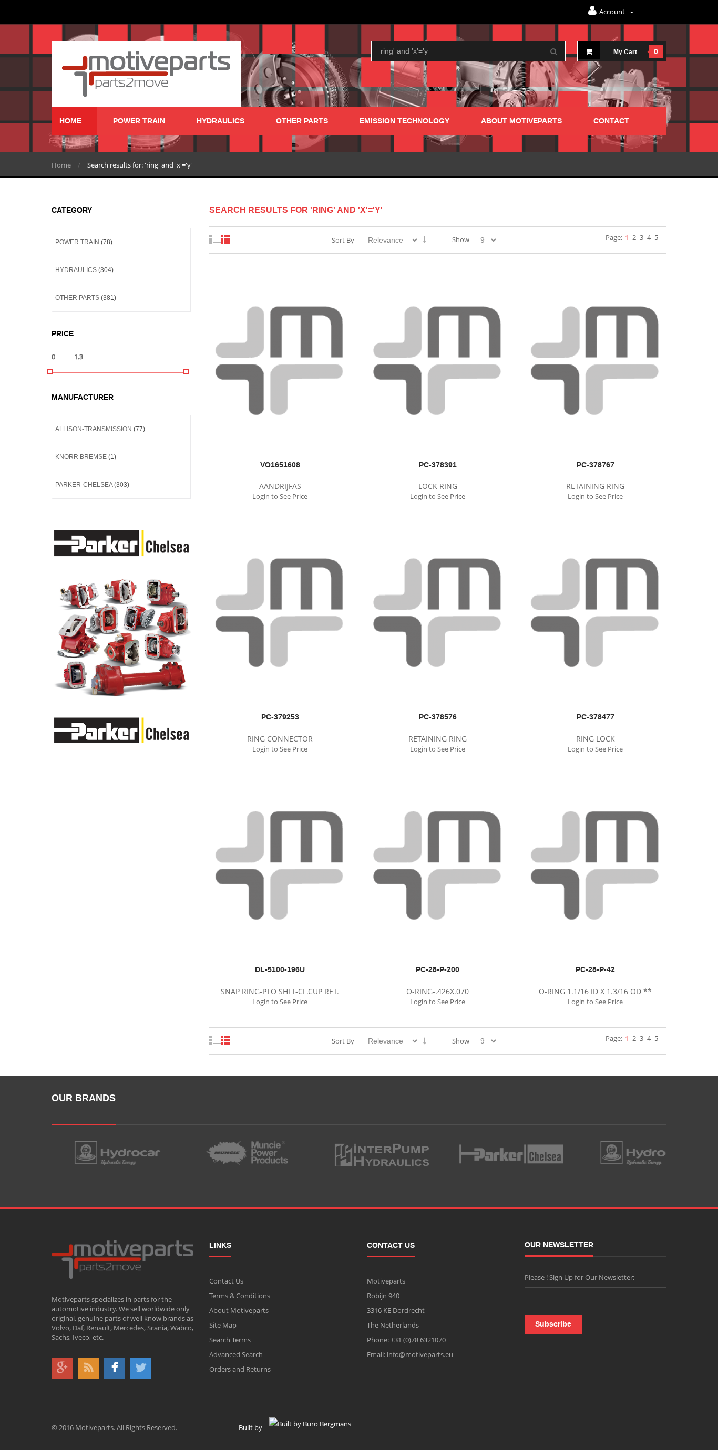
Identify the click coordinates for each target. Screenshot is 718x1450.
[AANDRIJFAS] (280, 274)
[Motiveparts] (146, 74)
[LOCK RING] (438, 274)
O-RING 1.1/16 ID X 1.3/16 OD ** (595, 991)
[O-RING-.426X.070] (438, 779)
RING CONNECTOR (280, 739)
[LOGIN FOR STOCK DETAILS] (276, 288)
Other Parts (77, 297)
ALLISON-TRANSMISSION (93, 429)
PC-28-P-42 (595, 970)
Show (460, 239)
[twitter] (140, 1368)
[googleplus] (62, 1368)
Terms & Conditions (239, 1295)
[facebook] (114, 1368)
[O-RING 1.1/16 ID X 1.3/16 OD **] (595, 779)
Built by (251, 1427)
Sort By (343, 240)
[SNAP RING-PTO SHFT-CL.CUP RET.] (280, 779)
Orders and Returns (240, 1369)
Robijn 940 (383, 1295)
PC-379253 (280, 717)
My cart (625, 52)
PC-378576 (438, 717)
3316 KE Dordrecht (396, 1310)
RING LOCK (595, 739)
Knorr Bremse (81, 457)
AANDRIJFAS (280, 486)
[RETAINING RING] (595, 274)
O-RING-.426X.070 (437, 991)
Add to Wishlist (304, 288)
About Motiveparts (239, 1310)
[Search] (553, 54)
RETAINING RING (595, 486)
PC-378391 (438, 465)
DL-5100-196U (280, 970)
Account (613, 11)
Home (61, 165)
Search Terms (230, 1339)
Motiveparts (386, 1281)
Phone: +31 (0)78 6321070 (406, 1339)
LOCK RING (437, 486)
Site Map (223, 1325)
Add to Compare (333, 288)
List (215, 239)
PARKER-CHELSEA (83, 484)
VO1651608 (280, 465)
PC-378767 (595, 465)
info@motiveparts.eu (419, 1354)
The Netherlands (393, 1325)
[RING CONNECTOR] (280, 526)
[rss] (88, 1368)
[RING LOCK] (595, 526)
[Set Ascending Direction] (424, 239)
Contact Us (226, 1281)
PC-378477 (595, 717)
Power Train (77, 242)
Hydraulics (76, 270)
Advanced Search (236, 1354)
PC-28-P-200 (437, 970)
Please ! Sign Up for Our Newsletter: (579, 1277)
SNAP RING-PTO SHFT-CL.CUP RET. (280, 991)
